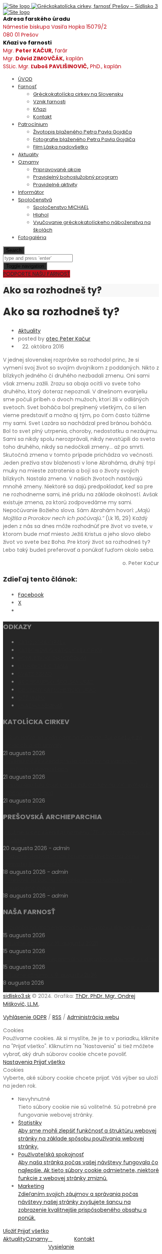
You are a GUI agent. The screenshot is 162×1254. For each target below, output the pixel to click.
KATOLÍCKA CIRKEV (42, 642)
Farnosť (27, 86)
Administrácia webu (93, 1017)
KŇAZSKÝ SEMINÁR (40, 705)
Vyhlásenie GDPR (25, 1017)
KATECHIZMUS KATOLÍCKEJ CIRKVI (60, 650)
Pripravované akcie (57, 169)
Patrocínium (33, 124)
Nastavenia (18, 1062)
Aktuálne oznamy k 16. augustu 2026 (50, 943)
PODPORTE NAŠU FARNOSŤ (36, 274)
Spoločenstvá (35, 199)
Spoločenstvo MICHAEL (61, 207)
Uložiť (10, 1231)
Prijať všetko (49, 1062)
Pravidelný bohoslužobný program (75, 177)
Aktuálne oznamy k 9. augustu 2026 (50, 975)
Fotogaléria (32, 237)
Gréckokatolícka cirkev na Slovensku (78, 94)
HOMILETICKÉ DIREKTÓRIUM (52, 658)
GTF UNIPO (31, 697)
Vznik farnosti (49, 101)
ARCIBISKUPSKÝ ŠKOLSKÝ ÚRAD (56, 682)
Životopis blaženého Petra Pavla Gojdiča (82, 131)
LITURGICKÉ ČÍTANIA (43, 666)
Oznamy (28, 162)
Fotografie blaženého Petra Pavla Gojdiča (84, 139)
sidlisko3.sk (17, 996)
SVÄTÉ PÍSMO (35, 674)
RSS (56, 1017)
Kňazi (39, 109)
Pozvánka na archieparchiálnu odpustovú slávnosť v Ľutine (80, 959)
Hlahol (41, 214)
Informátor (31, 192)
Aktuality (28, 154)
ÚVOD (25, 79)
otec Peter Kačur (68, 338)
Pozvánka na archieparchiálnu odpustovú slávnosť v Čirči (78, 927)
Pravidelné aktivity (55, 184)
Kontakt (42, 116)
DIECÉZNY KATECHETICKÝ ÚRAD (57, 690)
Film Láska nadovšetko (60, 146)
